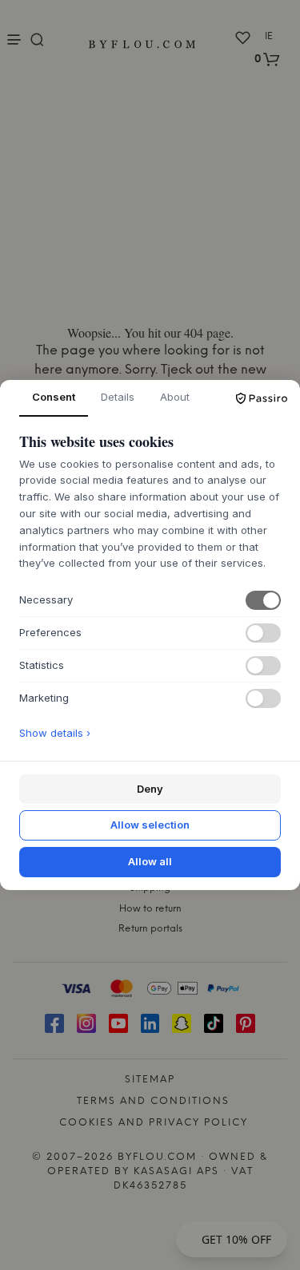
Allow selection (150, 824)
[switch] (263, 600)
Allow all (150, 861)
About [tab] (175, 396)
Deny (150, 788)
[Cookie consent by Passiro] (261, 398)
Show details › (54, 732)
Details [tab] (117, 396)
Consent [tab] (53, 396)
